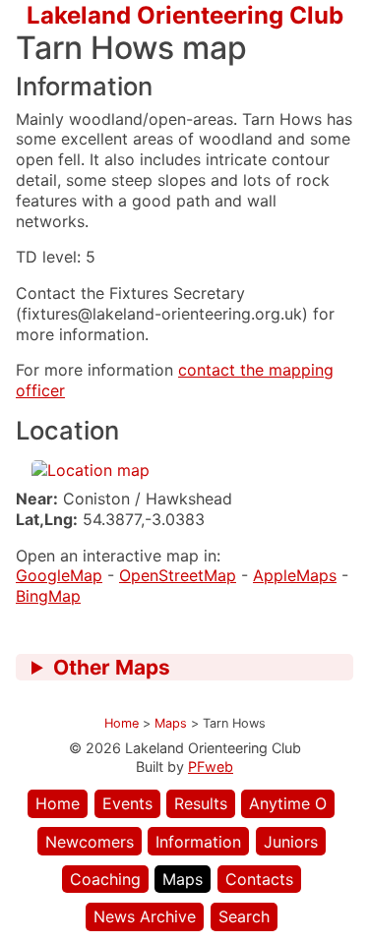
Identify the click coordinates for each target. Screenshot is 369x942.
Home (57, 803)
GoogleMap (59, 575)
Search (244, 916)
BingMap (48, 596)
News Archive (144, 916)
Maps (182, 879)
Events (127, 803)
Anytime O (288, 803)
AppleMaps (295, 575)
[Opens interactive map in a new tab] (90, 470)
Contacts (259, 879)
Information (198, 842)
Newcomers (89, 842)
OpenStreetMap (177, 575)
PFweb (210, 766)
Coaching (105, 879)
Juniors (291, 842)
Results (200, 803)
